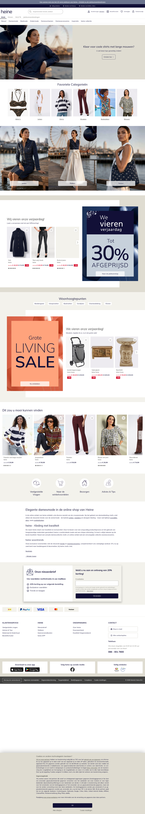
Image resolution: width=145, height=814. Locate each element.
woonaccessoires (73, 544)
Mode (3, 17)
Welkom (41, 630)
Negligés (29, 551)
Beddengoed (39, 304)
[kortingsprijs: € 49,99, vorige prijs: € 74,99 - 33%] (18, 242)
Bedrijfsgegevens (76, 680)
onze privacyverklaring (50, 797)
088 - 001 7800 (116, 651)
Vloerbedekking (94, 304)
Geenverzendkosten (45, 633)
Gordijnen (80, 304)
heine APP (41, 636)
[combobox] (50, 11)
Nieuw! (3, 21)
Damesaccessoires (62, 21)
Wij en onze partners (43, 759)
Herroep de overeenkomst (12, 680)
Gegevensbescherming (48, 680)
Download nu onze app (25, 665)
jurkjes (71, 518)
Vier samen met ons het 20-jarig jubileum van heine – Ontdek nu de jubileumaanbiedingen (72, 2)
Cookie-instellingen (86, 810)
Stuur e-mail (117, 629)
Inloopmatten (54, 304)
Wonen (10, 17)
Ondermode (34, 21)
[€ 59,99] (49, 435)
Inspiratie (75, 21)
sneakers (77, 518)
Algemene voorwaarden (31, 680)
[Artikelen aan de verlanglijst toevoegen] (27, 230)
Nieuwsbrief (42, 627)
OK (72, 805)
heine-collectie (86, 21)
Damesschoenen (47, 21)
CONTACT (112, 623)
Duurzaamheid (78, 630)
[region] (72, 783)
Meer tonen (90, 591)
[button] (77, 242)
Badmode (24, 21)
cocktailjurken (39, 520)
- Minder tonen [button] (31, 556)
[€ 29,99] (17, 435)
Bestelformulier (8, 636)
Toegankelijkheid (63, 680)
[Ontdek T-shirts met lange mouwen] (36, 52)
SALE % (18, 17)
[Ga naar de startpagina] (6, 12)
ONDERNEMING (80, 623)
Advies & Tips (7, 630)
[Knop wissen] (61, 11)
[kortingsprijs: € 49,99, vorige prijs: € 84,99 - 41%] (67, 242)
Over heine (77, 627)
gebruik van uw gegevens (92, 759)
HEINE (40, 623)
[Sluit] (142, 746)
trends (62, 544)
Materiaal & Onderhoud (11, 633)
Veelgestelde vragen (10, 627)
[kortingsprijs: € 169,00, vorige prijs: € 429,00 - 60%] (102, 352)
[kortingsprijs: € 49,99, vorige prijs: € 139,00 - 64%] (77, 352)
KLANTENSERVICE (10, 623)
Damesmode (13, 21)
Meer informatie (92, 768)
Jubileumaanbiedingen (31, 17)
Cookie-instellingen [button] (100, 680)
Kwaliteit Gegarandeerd (82, 633)
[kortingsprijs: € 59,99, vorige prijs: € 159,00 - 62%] (126, 352)
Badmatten (68, 304)
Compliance (88, 680)
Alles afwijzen (57, 810)
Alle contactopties (119, 635)
